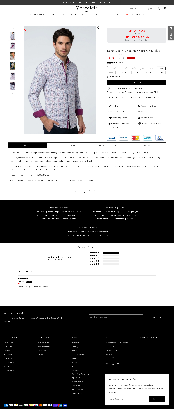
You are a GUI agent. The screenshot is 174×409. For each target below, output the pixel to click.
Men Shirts (52, 15)
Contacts (75, 370)
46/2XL (136, 72)
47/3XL (148, 72)
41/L (143, 68)
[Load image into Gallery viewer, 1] (12, 36)
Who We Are (77, 378)
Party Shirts (42, 354)
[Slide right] (12, 93)
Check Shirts (9, 366)
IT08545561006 (112, 347)
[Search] (169, 8)
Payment (75, 343)
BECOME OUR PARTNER (148, 338)
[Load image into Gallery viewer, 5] (12, 76)
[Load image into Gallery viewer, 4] (12, 66)
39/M (124, 68)
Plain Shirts (8, 358)
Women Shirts (70, 15)
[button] (112, 63)
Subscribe (157, 317)
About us (75, 366)
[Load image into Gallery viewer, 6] (12, 86)
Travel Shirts (42, 351)
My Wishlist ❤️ (121, 15)
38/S (115, 68)
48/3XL (161, 72)
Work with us (77, 393)
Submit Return (77, 382)
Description (27, 145)
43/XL (161, 68)
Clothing (86, 15)
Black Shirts (8, 351)
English (149, 9)
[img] (23, 279)
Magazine (76, 362)
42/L (152, 68)
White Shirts (8, 343)
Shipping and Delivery (67, 145)
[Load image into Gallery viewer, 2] (12, 46)
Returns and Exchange (107, 145)
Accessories (102, 15)
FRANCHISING (137, 15)
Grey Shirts (8, 354)
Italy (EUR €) (135, 9)
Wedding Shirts (44, 347)
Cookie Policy (77, 386)
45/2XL (123, 72)
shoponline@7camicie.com (117, 343)
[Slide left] (12, 29)
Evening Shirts (43, 343)
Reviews (146, 145)
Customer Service (79, 354)
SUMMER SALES (37, 15)
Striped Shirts (9, 362)
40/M (134, 68)
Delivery (75, 347)
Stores (74, 358)
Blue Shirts (8, 347)
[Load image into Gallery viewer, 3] (12, 56)
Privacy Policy (77, 390)
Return (74, 351)
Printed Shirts (9, 370)
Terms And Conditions (80, 374)
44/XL (111, 72)
